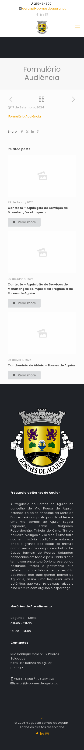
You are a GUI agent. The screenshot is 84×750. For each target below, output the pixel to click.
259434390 (42, 3)
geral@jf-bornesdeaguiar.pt (44, 8)
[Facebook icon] (37, 14)
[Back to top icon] (42, 718)
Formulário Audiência (24, 116)
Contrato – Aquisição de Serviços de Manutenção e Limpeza (38, 210)
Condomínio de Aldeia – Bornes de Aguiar (42, 365)
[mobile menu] (78, 27)
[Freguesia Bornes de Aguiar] (42, 27)
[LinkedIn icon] (42, 14)
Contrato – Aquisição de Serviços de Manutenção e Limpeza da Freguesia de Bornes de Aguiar (40, 288)
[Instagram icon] (47, 14)
